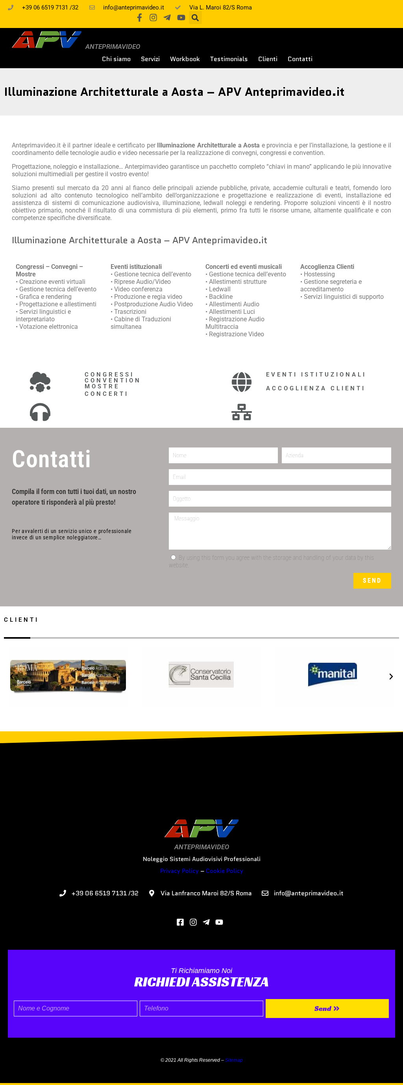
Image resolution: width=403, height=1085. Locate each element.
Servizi (150, 58)
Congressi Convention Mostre (113, 380)
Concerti (107, 393)
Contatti (300, 58)
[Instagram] (153, 17)
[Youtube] (181, 17)
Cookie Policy (224, 871)
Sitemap (234, 1060)
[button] (195, 17)
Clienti (267, 58)
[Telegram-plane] (167, 17)
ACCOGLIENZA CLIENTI (316, 388)
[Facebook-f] (139, 17)
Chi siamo (116, 58)
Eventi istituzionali (316, 374)
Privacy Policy (179, 871)
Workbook (185, 58)
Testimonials (229, 58)
